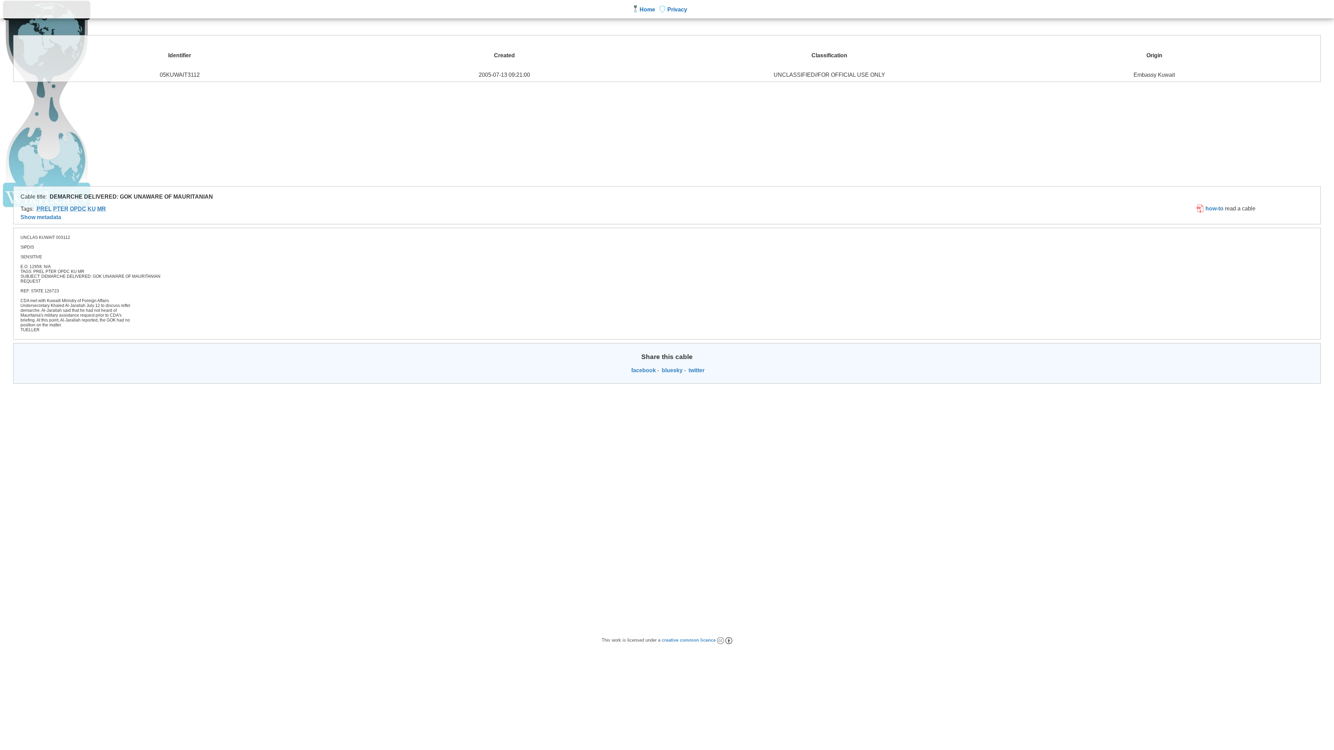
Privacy (677, 9)
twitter (696, 370)
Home (647, 9)
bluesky (671, 370)
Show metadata (40, 217)
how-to (1214, 208)
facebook (643, 370)
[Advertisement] (667, 134)
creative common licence (689, 640)
